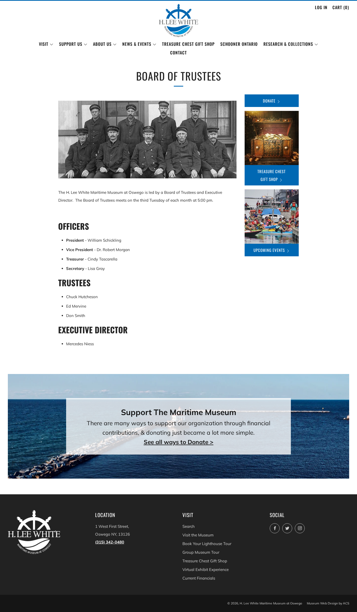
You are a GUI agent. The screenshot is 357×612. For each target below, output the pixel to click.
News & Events (136, 44)
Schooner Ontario (239, 44)
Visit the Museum (198, 534)
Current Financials (198, 578)
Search (188, 526)
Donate (269, 101)
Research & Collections (288, 44)
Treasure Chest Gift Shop (188, 44)
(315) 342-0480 (109, 542)
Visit (43, 44)
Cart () (340, 7)
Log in (321, 7)
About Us (102, 44)
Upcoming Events (269, 250)
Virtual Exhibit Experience (205, 569)
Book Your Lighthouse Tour (206, 543)
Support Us (70, 44)
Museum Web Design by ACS (328, 603)
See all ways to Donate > (179, 442)
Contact (178, 52)
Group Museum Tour (200, 552)
